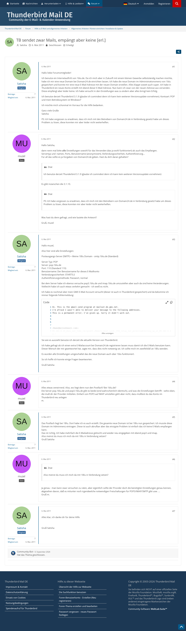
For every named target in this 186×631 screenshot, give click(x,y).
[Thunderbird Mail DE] (93, 16)
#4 (173, 381)
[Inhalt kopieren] (171, 302)
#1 (173, 66)
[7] (47, 325)
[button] (131, 3)
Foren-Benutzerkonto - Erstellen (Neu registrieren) (77, 599)
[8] (47, 328)
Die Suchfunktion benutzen (72, 592)
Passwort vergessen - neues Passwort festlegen (77, 613)
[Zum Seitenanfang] (181, 627)
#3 (173, 239)
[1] (47, 307)
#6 (173, 459)
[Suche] (176, 3)
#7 (173, 511)
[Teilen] (178, 52)
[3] (47, 313)
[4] (47, 316)
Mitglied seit (13, 97)
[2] (47, 310)
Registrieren (164, 3)
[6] (47, 322)
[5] (47, 319)
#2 (173, 139)
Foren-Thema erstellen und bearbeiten (78, 606)
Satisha (23, 45)
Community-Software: (147, 608)
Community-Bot (25, 551)
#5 (173, 417)
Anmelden (149, 3)
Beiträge (11, 94)
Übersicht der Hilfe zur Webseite (75, 586)
